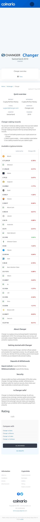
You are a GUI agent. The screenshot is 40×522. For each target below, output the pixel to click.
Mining (23, 483)
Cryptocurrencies (25, 475)
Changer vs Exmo (7, 430)
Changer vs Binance (8, 433)
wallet (21, 519)
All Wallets (20, 450)
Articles (3, 481)
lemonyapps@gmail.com (20, 510)
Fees (21, 76)
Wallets (23, 481)
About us (3, 475)
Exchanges (10, 86)
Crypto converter (25, 486)
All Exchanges (20, 445)
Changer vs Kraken (8, 436)
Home (3, 86)
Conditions (4, 478)
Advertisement (5, 483)
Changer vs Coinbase (9, 439)
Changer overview (20, 71)
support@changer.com (11, 108)
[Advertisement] (20, 29)
